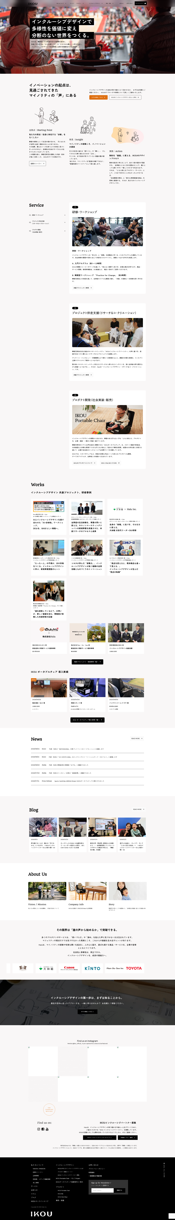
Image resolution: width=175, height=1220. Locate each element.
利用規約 (91, 1172)
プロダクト (60, 1187)
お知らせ (121, 3)
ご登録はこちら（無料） (127, 1137)
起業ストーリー (38, 1172)
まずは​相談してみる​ (86, 1011)
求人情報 (36, 1182)
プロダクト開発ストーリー (65, 1172)
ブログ (33, 1198)
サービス (72, 3)
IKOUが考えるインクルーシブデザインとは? (70, 1168)
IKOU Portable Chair (64, 1190)
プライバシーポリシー (97, 1169)
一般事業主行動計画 (95, 1176)
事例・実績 (60, 1200)
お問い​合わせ (130, 3)
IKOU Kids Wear (62, 1197)
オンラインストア (140, 3)
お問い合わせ (93, 1165)
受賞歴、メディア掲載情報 (41, 1179)
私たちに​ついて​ (37, 1165)
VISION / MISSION (39, 1168)
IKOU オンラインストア (39, 1201)
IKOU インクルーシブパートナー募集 (68, 1175)
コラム (33, 1194)
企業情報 (36, 1175)
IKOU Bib (60, 1194)
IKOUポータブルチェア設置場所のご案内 (69, 1182)
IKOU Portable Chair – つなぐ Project (68, 1178)
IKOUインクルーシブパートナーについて (99, 1137)
